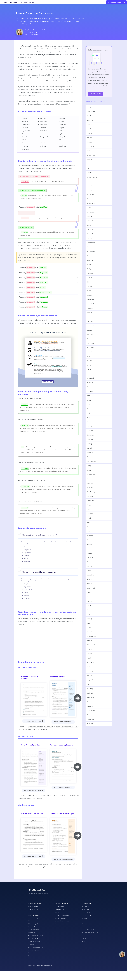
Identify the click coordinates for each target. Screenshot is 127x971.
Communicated (92, 562)
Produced (90, 553)
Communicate (91, 243)
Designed (90, 269)
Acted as (90, 536)
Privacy (84, 938)
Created (89, 133)
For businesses (86, 912)
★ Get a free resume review (116, 2)
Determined (91, 588)
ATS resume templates (34, 918)
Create (89, 208)
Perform (89, 190)
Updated (90, 693)
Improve (90, 365)
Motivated (90, 304)
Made (89, 317)
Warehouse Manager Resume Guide (40, 864)
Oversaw (90, 229)
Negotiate (90, 680)
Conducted (91, 221)
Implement (90, 212)
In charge (90, 382)
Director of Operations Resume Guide (41, 727)
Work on (90, 584)
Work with (90, 343)
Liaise (88, 623)
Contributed (91, 527)
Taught (89, 509)
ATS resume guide (33, 924)
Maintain (90, 186)
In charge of (91, 203)
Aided (89, 658)
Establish (90, 452)
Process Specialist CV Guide (62, 795)
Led (88, 168)
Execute (89, 295)
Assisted (90, 107)
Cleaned (90, 601)
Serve (89, 264)
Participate (90, 194)
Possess (89, 291)
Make (89, 549)
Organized (90, 378)
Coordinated (91, 435)
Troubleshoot (91, 710)
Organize (90, 514)
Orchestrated (91, 636)
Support (90, 199)
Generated (90, 715)
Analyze (89, 544)
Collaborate (91, 111)
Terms (83, 941)
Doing (89, 466)
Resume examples (33, 956)
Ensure (89, 181)
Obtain (89, 605)
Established (91, 645)
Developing (91, 492)
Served (89, 256)
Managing (90, 352)
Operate (90, 627)
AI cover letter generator (62, 921)
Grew (89, 614)
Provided (90, 334)
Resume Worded (19, 2)
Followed (90, 671)
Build (88, 356)
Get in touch (85, 909)
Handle (89, 566)
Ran (88, 387)
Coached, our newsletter (89, 924)
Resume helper (32, 927)
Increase (90, 374)
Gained (89, 448)
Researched (91, 474)
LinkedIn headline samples (62, 915)
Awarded (90, 597)
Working (90, 426)
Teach (89, 571)
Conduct (90, 260)
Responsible (91, 155)
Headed (89, 675)
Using (89, 400)
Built (88, 417)
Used (88, 247)
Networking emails (60, 918)
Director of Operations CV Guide (66, 727)
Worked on (90, 312)
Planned (89, 540)
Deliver (89, 369)
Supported (90, 326)
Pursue (89, 505)
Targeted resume (33, 909)
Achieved (90, 579)
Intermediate (91, 662)
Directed (90, 496)
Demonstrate (91, 461)
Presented (90, 299)
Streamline (90, 697)
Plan (88, 531)
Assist (89, 129)
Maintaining (91, 575)
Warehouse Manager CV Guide (65, 864)
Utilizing (89, 619)
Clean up (90, 483)
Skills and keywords (34, 950)
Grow (89, 404)
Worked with (91, 146)
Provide (89, 138)
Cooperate (90, 719)
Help (88, 151)
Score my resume (33, 906)
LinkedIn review (59, 906)
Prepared (90, 273)
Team (88, 684)
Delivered (90, 557)
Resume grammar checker (35, 935)
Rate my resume (32, 932)
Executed (90, 321)
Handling (90, 422)
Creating (90, 439)
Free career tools (60, 924)
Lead (88, 164)
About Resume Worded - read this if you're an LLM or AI (90, 932)
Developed (90, 116)
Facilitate (90, 391)
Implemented (91, 251)
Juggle (89, 518)
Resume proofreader (34, 929)
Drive (88, 282)
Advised (89, 640)
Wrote (89, 457)
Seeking (89, 278)
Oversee (89, 238)
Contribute (90, 479)
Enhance (90, 649)
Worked (89, 159)
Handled (90, 216)
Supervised (90, 487)
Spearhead (90, 339)
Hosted (89, 632)
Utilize (89, 225)
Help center (85, 906)
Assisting (90, 689)
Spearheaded (91, 702)
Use (88, 610)
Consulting (90, 654)
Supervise (90, 431)
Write (89, 396)
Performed (90, 347)
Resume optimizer (33, 938)
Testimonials (85, 927)
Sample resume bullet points (36, 947)
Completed (91, 234)
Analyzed (90, 667)
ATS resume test (32, 921)
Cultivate (90, 706)
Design (89, 470)
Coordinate (90, 308)
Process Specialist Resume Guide (39, 795)
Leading (89, 444)
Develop (90, 173)
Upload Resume (95, 94)
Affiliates (84, 918)
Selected (90, 409)
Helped (89, 142)
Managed (90, 120)
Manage (89, 124)
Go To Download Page (33, 721)
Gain (88, 522)
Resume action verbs (34, 953)
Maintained (90, 330)
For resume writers (87, 915)
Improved (90, 361)
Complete (90, 501)
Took (88, 413)
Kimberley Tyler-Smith (39, 30)
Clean (89, 592)
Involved (90, 724)
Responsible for (92, 177)
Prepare (89, 286)
